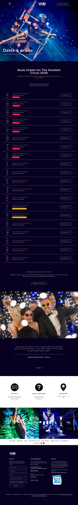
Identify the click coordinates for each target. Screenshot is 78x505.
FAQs (25, 440)
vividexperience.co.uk (36, 466)
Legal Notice (45, 440)
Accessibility (65, 440)
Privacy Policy (55, 440)
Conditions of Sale (34, 440)
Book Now (65, 138)
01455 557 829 (34, 480)
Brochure (20, 440)
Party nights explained (39, 84)
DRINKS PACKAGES (39, 283)
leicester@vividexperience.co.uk (38, 468)
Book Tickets (63, 4)
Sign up (16, 485)
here (36, 464)
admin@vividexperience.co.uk (59, 472)
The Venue (12, 440)
